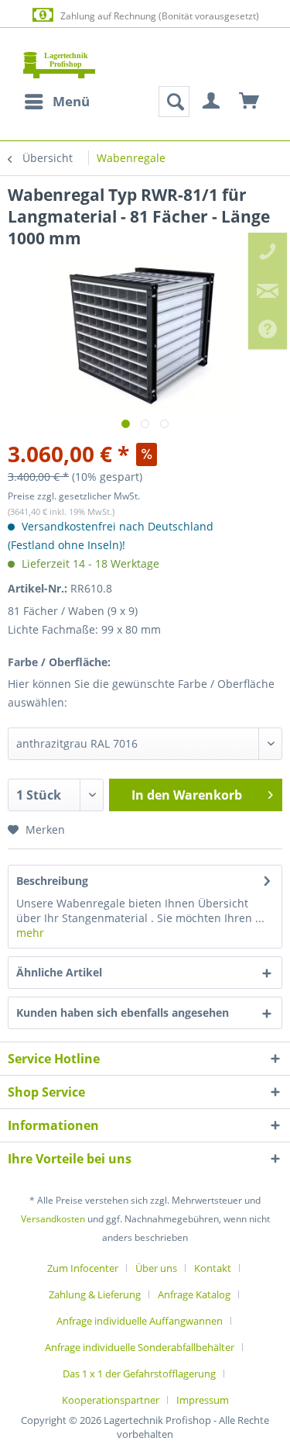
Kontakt (212, 1268)
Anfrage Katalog (194, 1294)
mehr (30, 932)
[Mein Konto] (211, 101)
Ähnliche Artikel (59, 972)
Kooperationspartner (110, 1400)
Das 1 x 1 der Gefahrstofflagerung (139, 1374)
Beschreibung (52, 880)
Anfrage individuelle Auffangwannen (139, 1321)
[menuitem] (56, 101)
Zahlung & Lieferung (95, 1294)
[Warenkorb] (249, 101)
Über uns (156, 1268)
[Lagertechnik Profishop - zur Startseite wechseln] (59, 64)
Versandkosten (53, 1218)
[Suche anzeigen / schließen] (174, 101)
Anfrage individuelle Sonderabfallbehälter (139, 1347)
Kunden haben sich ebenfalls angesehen (122, 1012)
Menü (71, 101)
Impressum (202, 1400)
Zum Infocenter (82, 1268)
